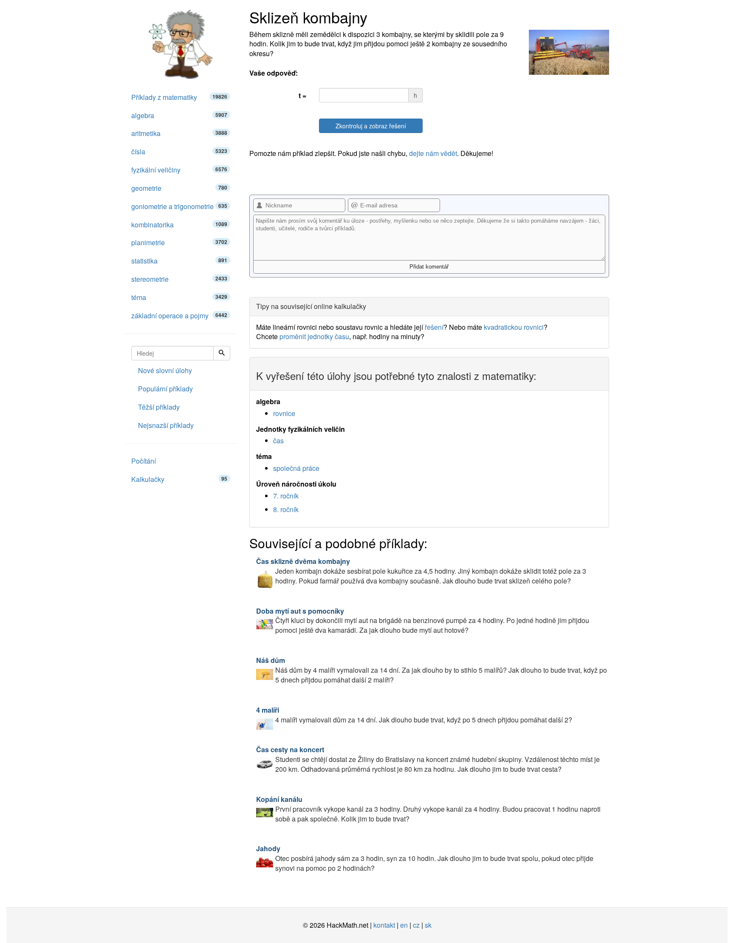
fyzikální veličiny (179, 170)
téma (179, 297)
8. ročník (286, 509)
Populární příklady (165, 389)
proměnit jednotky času (314, 336)
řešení (434, 327)
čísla (179, 151)
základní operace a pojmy (179, 315)
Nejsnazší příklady (166, 425)
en (404, 925)
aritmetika (179, 133)
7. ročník (286, 496)
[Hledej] (221, 353)
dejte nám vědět (433, 153)
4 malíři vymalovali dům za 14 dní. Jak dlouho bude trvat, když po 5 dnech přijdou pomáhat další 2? (414, 715)
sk (428, 925)
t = (302, 95)
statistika (179, 261)
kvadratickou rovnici (514, 327)
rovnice (284, 413)
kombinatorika (179, 224)
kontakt (384, 925)
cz (416, 925)
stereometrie (179, 279)
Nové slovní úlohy (165, 370)
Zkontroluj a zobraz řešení (371, 126)
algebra (179, 115)
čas (278, 440)
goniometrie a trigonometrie (179, 206)
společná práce (296, 468)
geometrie (179, 188)
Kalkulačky (179, 479)
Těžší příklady (159, 407)
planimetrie (179, 242)
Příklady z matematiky (179, 97)
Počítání (143, 461)
